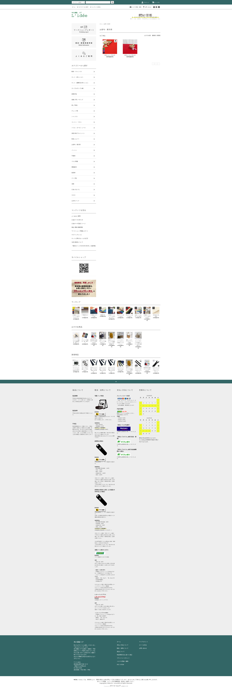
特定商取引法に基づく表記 (124, 655)
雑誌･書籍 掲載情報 (77, 227)
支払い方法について (122, 645)
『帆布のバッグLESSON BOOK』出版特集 (84, 246)
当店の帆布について (77, 242)
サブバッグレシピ (77, 234)
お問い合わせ (148, 7)
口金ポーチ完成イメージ (79, 223)
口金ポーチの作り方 (77, 220)
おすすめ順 (147, 35)
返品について (121, 651)
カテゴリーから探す (83, 7)
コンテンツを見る (96, 7)
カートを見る (143, 645)
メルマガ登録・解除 (136, 7)
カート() (157, 2)
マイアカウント (143, 642)
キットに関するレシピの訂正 (80, 238)
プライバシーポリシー (123, 658)
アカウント (146, 2)
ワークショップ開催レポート (80, 231)
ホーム (73, 7)
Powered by (107, 686)
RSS (118, 664)
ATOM (122, 664)
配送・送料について (122, 648)
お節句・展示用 (107, 24)
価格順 (154, 35)
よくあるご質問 (76, 216)
